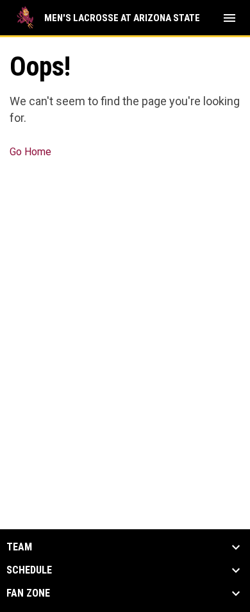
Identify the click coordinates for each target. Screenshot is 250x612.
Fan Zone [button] (28, 593)
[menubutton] (229, 18)
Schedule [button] (29, 570)
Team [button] (19, 547)
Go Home (30, 152)
